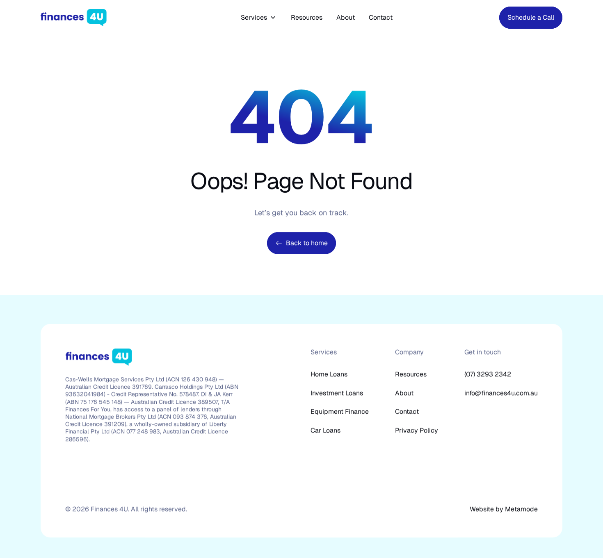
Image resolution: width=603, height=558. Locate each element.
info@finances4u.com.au (501, 393)
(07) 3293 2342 (487, 374)
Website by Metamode (504, 509)
